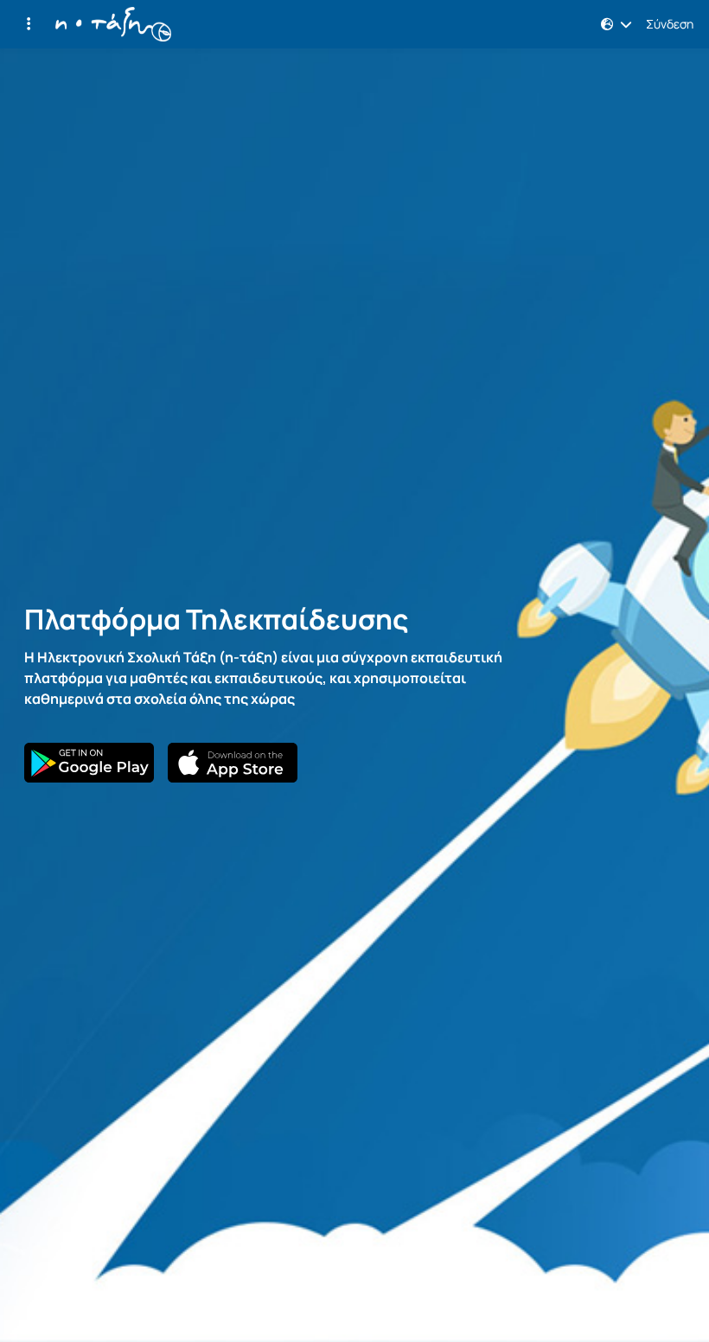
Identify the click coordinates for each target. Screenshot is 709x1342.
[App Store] (232, 763)
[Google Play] (89, 763)
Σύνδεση (669, 24)
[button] (29, 24)
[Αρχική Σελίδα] (113, 24)
